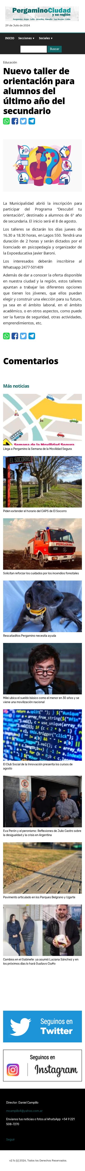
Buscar (54, 49)
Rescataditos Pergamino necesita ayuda (29, 636)
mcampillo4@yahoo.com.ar (24, 1111)
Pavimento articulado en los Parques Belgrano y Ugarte (39, 897)
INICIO (9, 38)
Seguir (10, 1139)
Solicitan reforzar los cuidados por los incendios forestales (41, 573)
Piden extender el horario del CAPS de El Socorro (35, 511)
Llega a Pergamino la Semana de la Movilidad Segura (37, 449)
